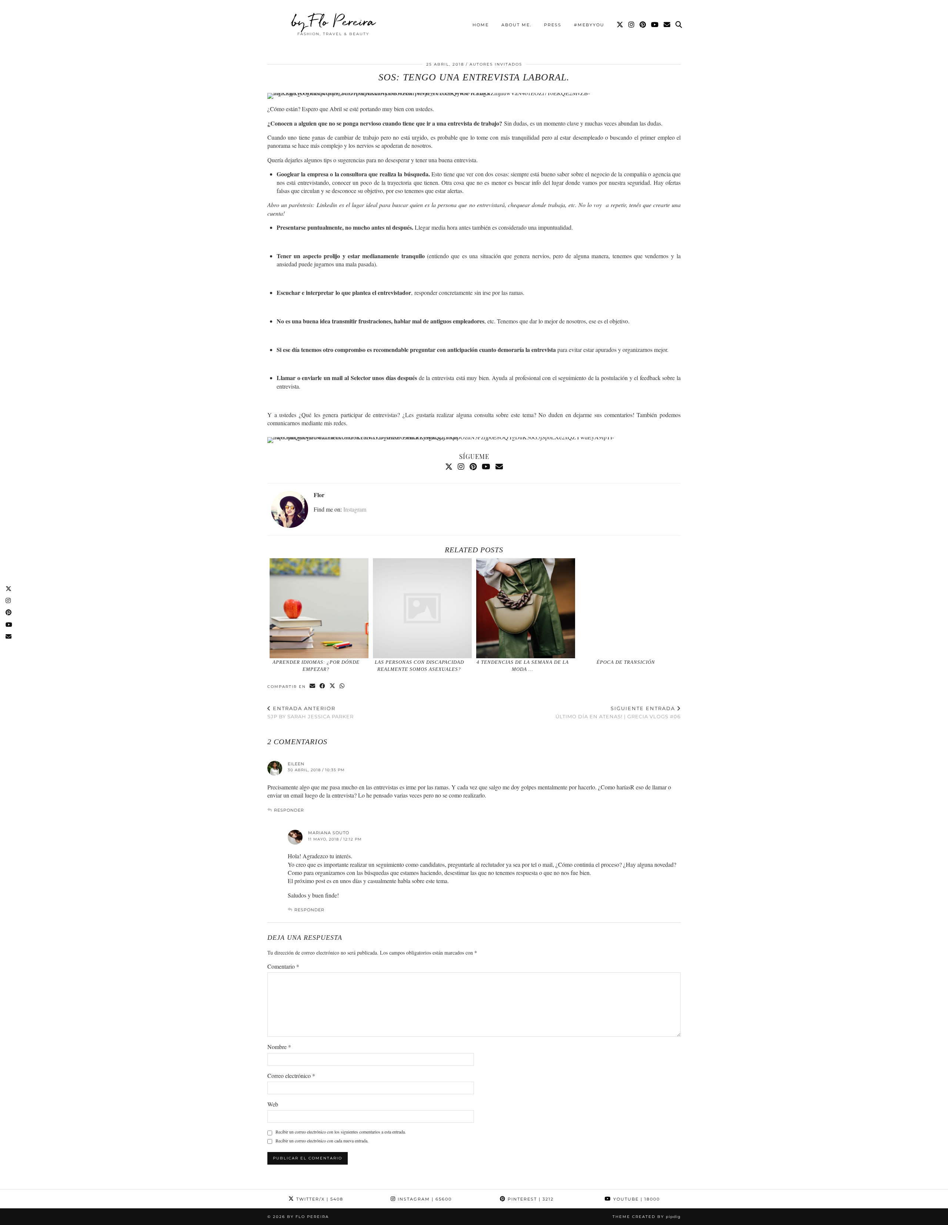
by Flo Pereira (333, 21)
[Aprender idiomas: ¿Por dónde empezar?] (319, 608)
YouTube (635, 1199)
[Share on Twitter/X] (333, 686)
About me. (516, 24)
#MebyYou (589, 24)
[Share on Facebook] (323, 686)
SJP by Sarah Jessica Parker (310, 712)
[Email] (667, 25)
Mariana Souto (328, 832)
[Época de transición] (629, 608)
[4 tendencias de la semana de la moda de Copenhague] (525, 608)
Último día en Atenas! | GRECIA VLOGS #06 (618, 712)
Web (272, 1104)
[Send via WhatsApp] (342, 686)
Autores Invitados (496, 64)
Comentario (283, 966)
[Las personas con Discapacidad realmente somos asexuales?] (422, 608)
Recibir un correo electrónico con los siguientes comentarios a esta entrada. (341, 1132)
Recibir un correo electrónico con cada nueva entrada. (322, 1141)
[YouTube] (655, 25)
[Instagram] (631, 25)
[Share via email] (313, 686)
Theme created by (646, 1216)
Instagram (354, 509)
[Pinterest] (643, 25)
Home (481, 24)
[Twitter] (620, 25)
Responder (289, 810)
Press (552, 24)
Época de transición (626, 662)
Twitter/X (318, 1199)
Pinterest (530, 1199)
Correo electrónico (291, 1075)
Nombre (279, 1047)
